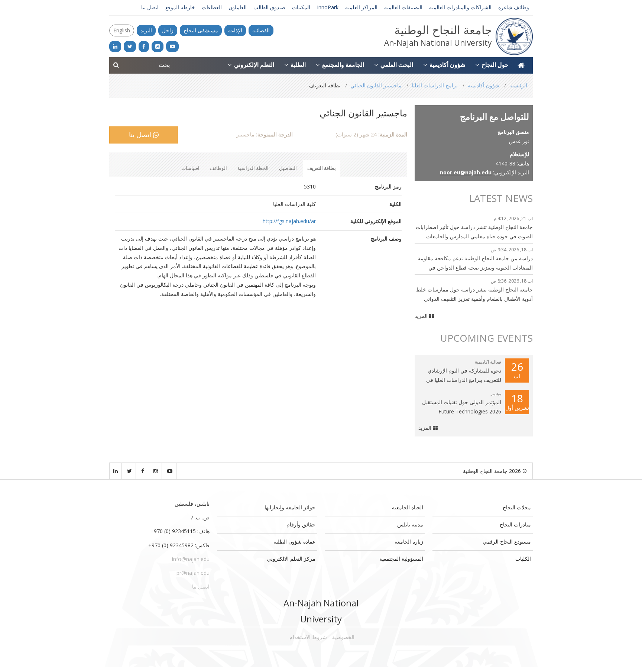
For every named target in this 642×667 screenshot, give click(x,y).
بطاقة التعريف (321, 168)
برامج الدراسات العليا (435, 85)
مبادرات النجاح (515, 524)
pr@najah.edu (193, 572)
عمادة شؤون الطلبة (294, 541)
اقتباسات (190, 168)
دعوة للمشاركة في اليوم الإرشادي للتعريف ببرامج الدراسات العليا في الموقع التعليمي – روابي (463, 375)
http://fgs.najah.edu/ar (289, 221)
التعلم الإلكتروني (253, 65)
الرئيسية (518, 85)
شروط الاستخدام (308, 637)
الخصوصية (343, 637)
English (121, 30)
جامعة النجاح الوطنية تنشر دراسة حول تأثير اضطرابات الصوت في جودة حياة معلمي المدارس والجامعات (474, 231)
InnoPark (327, 7)
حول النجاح (494, 65)
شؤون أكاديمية (446, 65)
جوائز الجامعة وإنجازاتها (290, 507)
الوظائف (218, 168)
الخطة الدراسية (253, 168)
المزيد (422, 315)
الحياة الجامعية (407, 507)
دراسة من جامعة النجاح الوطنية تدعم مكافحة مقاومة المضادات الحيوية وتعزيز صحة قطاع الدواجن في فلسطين (475, 263)
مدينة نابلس (410, 524)
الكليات (523, 558)
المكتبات (301, 7)
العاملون (237, 7)
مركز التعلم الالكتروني (291, 558)
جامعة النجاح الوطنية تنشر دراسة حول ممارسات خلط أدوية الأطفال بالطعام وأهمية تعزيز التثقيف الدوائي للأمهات (474, 294)
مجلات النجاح (517, 507)
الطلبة (297, 65)
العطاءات (212, 7)
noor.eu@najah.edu (466, 172)
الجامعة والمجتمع (342, 65)
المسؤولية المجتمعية (401, 558)
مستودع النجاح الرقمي (507, 541)
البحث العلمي (396, 65)
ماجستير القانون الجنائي (376, 85)
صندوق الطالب (269, 7)
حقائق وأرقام (300, 524)
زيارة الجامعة (409, 541)
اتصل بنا (150, 7)
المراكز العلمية (361, 7)
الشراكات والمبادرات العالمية (460, 7)
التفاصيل (288, 168)
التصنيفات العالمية (403, 7)
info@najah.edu (191, 559)
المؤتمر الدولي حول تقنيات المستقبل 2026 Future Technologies (461, 407)
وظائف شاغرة (513, 7)
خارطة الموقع (180, 7)
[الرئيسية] (521, 65)
